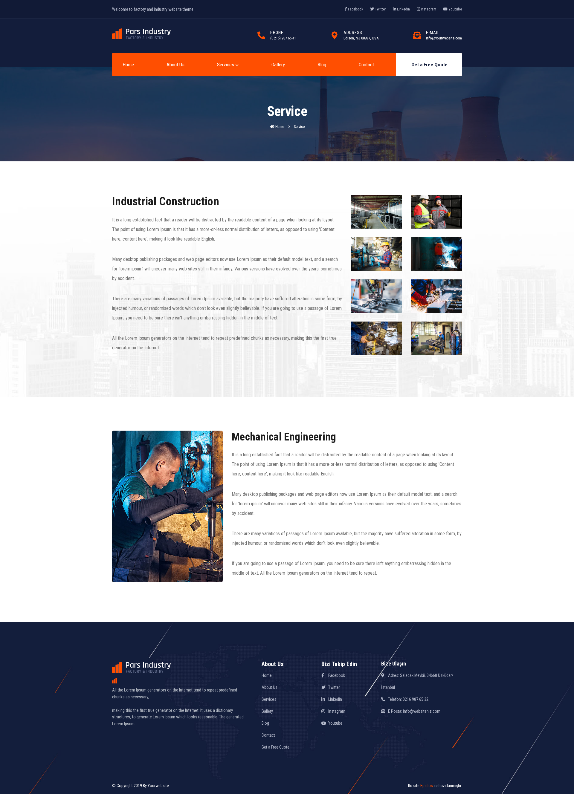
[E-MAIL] (417, 36)
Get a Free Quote (429, 65)
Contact (366, 65)
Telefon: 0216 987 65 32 (407, 699)
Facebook (355, 9)
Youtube (455, 9)
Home (128, 65)
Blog (321, 65)
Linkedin (403, 9)
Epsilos (426, 785)
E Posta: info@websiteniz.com (413, 711)
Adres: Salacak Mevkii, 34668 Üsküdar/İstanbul (417, 681)
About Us (175, 65)
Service (300, 126)
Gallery (278, 65)
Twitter (380, 9)
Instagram (428, 9)
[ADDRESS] (334, 36)
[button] (227, 65)
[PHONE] (261, 36)
